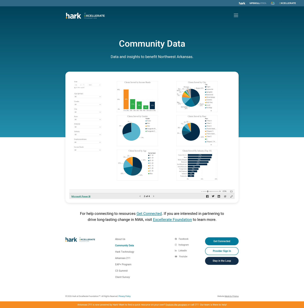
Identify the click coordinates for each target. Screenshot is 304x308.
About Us (120, 239)
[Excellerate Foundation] (287, 3)
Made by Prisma (232, 296)
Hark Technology (124, 252)
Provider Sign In (222, 251)
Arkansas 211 (122, 258)
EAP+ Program (123, 264)
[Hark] (242, 3)
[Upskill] (258, 3)
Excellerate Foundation (172, 219)
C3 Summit (121, 271)
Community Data (124, 245)
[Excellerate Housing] (273, 3)
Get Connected (149, 213)
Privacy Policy (125, 296)
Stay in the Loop (222, 261)
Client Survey (122, 277)
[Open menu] (236, 15)
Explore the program (177, 304)
